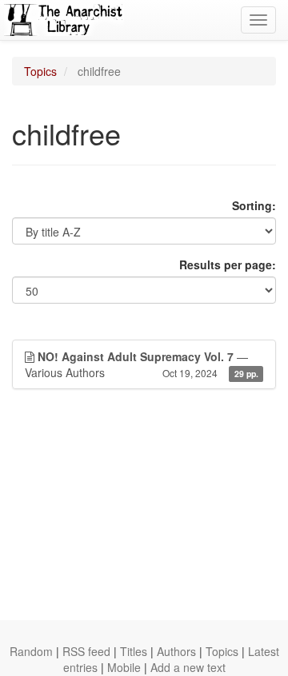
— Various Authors (141, 364)
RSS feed (86, 651)
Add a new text (188, 667)
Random (31, 651)
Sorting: (254, 205)
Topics (40, 71)
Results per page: (227, 264)
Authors (176, 651)
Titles (133, 651)
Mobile (124, 667)
